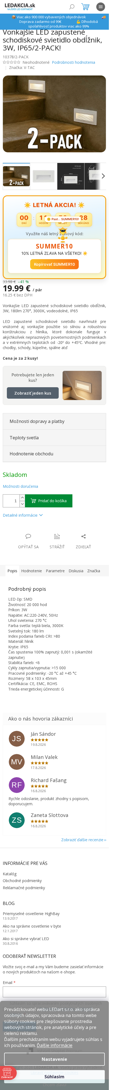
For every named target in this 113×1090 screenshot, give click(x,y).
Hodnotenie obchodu (31, 454)
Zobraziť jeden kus (32, 393)
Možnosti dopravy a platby (37, 421)
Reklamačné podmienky (24, 887)
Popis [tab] (12, 570)
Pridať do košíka (52, 500)
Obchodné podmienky (22, 880)
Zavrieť (40, 530)
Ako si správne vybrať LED (26, 938)
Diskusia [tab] (76, 570)
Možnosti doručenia (20, 486)
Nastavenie (54, 1059)
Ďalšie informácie (54, 1045)
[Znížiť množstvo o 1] (22, 504)
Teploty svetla (24, 438)
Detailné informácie (20, 515)
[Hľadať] (71, 6)
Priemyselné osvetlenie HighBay (31, 913)
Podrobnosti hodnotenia (73, 62)
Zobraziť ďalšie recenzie (82, 839)
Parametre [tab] (55, 570)
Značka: (22, 67)
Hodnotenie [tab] (31, 570)
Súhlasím (54, 1077)
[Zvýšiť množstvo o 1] (22, 498)
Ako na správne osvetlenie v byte (32, 926)
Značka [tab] (93, 570)
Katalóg (9, 873)
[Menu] (100, 6)
